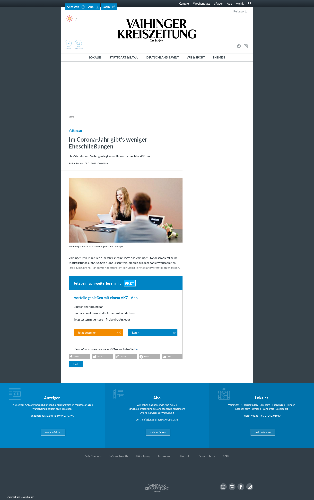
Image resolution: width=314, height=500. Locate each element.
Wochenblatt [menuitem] (201, 3)
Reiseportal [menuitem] (240, 11)
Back (76, 364)
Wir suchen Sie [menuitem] (119, 456)
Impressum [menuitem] (165, 456)
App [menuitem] (229, 3)
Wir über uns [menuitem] (93, 456)
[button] (79, 356)
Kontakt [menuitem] (184, 3)
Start (71, 116)
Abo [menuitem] (91, 7)
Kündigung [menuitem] (143, 456)
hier (136, 349)
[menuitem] (95, 57)
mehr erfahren (53, 432)
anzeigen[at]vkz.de (41, 415)
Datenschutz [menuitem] (207, 456)
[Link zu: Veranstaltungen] (223, 486)
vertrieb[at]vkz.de (146, 419)
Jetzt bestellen (87, 332)
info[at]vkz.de (250, 415)
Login (135, 332)
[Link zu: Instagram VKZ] (245, 46)
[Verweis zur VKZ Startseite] (157, 30)
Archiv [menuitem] (240, 3)
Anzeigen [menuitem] (73, 7)
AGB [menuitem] (226, 456)
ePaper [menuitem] (218, 3)
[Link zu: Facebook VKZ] (239, 46)
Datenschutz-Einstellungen (20, 496)
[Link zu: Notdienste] (232, 486)
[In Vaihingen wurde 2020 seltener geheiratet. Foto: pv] (126, 210)
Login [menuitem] (106, 7)
